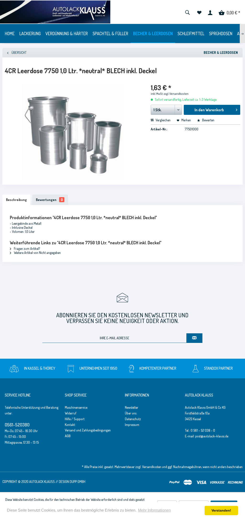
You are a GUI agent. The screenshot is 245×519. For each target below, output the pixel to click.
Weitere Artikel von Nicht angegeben (37, 253)
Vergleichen (163, 120)
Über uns (130, 413)
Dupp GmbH (77, 482)
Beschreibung (16, 200)
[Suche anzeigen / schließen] (187, 12)
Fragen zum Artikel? (26, 248)
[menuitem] (187, 12)
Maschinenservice (76, 407)
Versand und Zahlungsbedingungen (88, 430)
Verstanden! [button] (221, 510)
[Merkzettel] (199, 12)
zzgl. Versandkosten (176, 93)
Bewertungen (49, 200)
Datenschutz (133, 419)
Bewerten (207, 120)
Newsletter (131, 407)
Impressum (132, 425)
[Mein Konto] (210, 12)
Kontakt (70, 425)
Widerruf (70, 413)
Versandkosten (151, 467)
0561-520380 (17, 425)
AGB (68, 436)
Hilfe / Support (74, 419)
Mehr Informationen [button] (154, 510)
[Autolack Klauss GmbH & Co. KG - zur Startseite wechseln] (55, 12)
